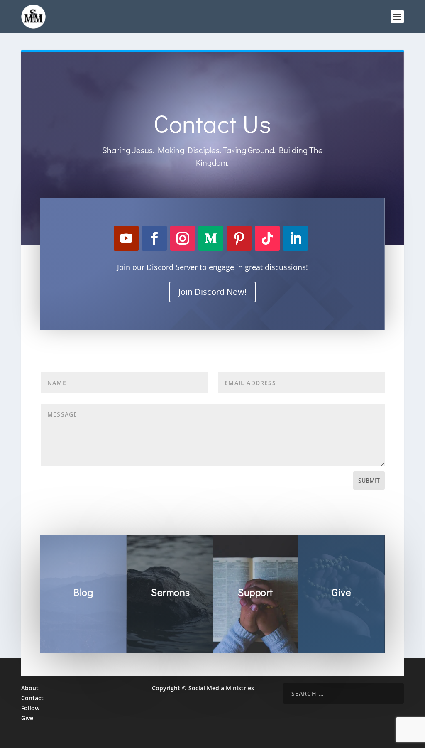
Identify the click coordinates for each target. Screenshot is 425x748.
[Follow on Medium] (210, 238)
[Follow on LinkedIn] (295, 238)
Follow (30, 708)
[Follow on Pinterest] (239, 238)
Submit (369, 480)
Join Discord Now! (212, 291)
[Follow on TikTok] (267, 238)
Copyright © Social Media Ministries (203, 688)
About (30, 688)
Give (27, 718)
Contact (32, 698)
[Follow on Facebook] (154, 238)
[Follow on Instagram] (182, 238)
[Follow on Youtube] (126, 238)
